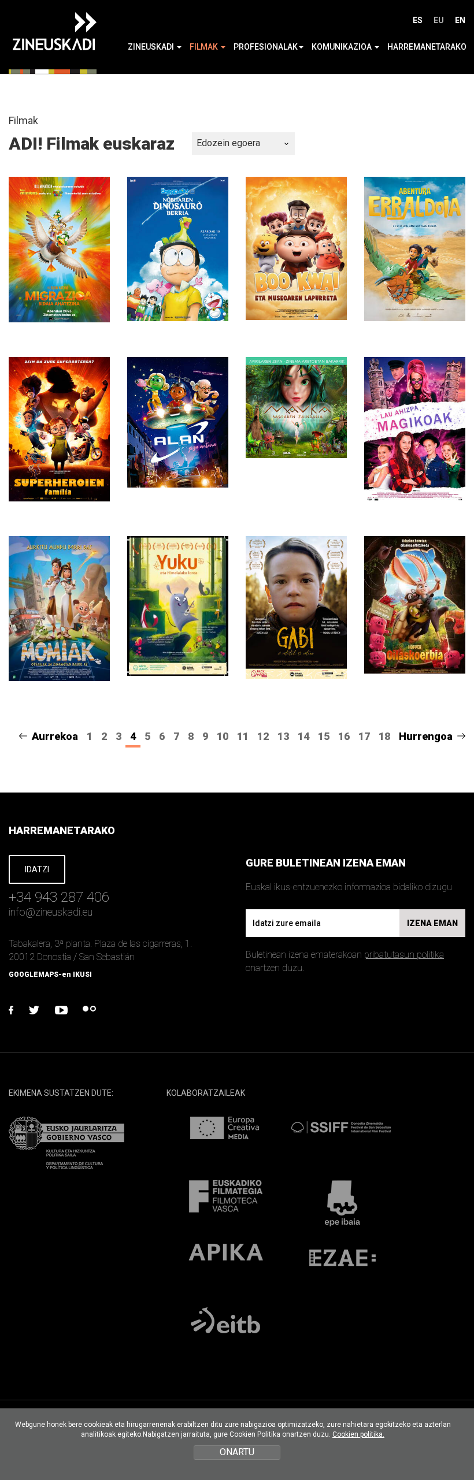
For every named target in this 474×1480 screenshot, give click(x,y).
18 (384, 736)
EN (460, 20)
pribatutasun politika (404, 954)
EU (439, 20)
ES (418, 20)
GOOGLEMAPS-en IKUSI (50, 974)
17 (364, 736)
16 (344, 736)
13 (283, 736)
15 (323, 736)
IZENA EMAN (432, 923)
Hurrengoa (426, 736)
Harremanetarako (426, 46)
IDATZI (37, 869)
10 (222, 736)
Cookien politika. (358, 1434)
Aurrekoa (55, 736)
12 (263, 736)
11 (243, 736)
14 (303, 736)
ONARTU (237, 1451)
